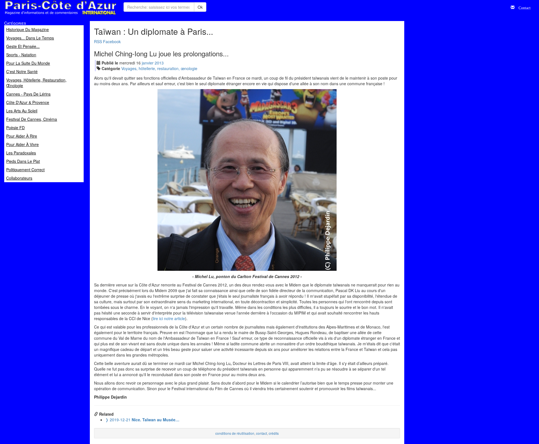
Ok (200, 7)
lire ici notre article (169, 318)
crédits (274, 433)
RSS (98, 41)
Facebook (112, 41)
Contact (523, 7)
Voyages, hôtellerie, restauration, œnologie (159, 68)
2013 (159, 63)
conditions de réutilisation (234, 433)
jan (148, 63)
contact (261, 433)
